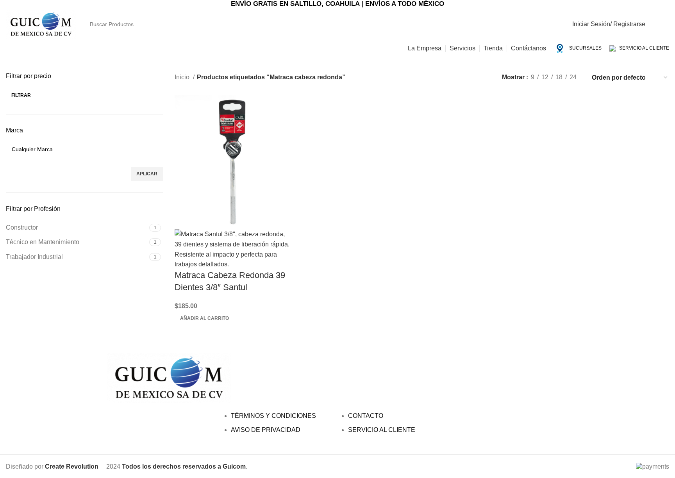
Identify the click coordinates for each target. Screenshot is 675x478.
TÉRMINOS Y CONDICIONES (273, 415)
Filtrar (21, 95)
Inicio (183, 77)
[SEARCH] (567, 19)
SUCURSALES (585, 48)
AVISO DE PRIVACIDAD (265, 429)
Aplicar (146, 174)
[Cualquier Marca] (81, 149)
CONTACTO (365, 415)
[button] (204, 318)
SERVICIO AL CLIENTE (642, 48)
